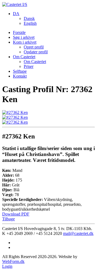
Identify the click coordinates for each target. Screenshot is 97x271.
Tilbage (8, 219)
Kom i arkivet (24, 42)
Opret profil (34, 47)
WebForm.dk (13, 261)
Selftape (20, 71)
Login (7, 266)
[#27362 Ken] (15, 112)
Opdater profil (36, 52)
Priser (28, 66)
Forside (19, 32)
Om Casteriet (24, 56)
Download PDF (15, 214)
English (30, 23)
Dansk (29, 18)
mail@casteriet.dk (78, 233)
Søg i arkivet (23, 37)
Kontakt (20, 76)
